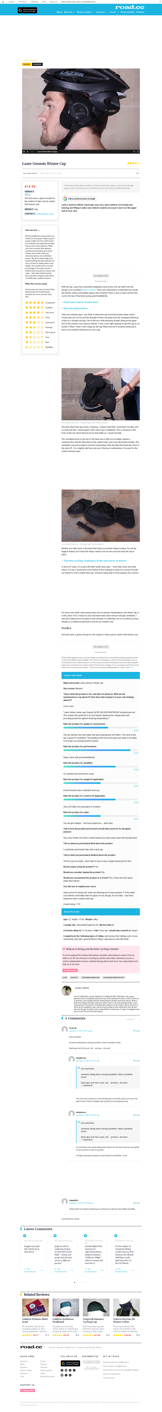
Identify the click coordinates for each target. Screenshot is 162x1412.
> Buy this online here (74, 308)
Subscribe (71, 970)
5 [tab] (83, 1282)
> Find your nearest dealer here (80, 302)
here (132, 667)
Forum (43, 1361)
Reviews (23, 1367)
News (22, 1364)
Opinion (43, 1364)
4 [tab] (81, 1282)
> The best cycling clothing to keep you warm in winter (94, 560)
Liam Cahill (82, 988)
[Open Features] (107, 12)
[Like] (134, 1031)
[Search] (3, 1)
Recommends (46, 1370)
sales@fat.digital (131, 1370)
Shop (42, 1373)
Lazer (65, 977)
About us (24, 1361)
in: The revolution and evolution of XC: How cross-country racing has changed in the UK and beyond (30, 1270)
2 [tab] (76, 1282)
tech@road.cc (121, 1366)
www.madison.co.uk (45, 214)
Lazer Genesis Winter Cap (90, 977)
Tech (22, 1376)
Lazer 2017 (74, 977)
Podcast (43, 1367)
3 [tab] (78, 1282)
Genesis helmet (89, 290)
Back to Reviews (30, 60)
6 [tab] (85, 1282)
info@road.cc (123, 1362)
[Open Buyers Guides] (93, 12)
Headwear (37, 64)
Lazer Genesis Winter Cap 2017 (113, 977)
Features (24, 1373)
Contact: (30, 213)
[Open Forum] (118, 12)
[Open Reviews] (74, 12)
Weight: (29, 209)
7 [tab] (87, 1282)
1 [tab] (74, 1282)
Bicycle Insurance (47, 1376)
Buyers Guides (26, 1370)
